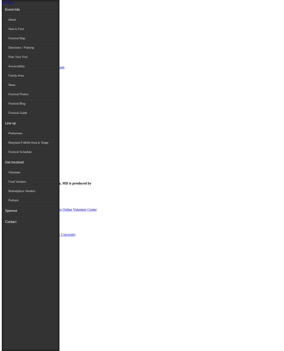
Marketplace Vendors (22, 191)
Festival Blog (16, 103)
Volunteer (14, 172)
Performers (15, 133)
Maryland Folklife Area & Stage (28, 142)
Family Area (16, 75)
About (12, 19)
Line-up (10, 123)
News (12, 85)
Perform (13, 200)
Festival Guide (17, 113)
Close (8, 2)
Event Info (12, 9)
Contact (10, 222)
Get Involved (14, 162)
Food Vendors (17, 181)
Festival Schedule (20, 152)
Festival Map (16, 38)
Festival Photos (18, 94)
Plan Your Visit (18, 57)
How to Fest (16, 29)
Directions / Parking (21, 47)
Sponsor (11, 210)
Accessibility (16, 66)
